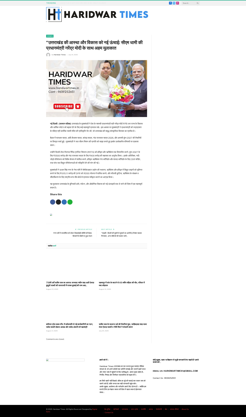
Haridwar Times (60, 55)
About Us (185, 409)
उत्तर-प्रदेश (134, 409)
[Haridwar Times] (97, 14)
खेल (166, 409)
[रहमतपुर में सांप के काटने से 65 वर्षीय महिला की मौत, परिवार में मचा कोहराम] (123, 265)
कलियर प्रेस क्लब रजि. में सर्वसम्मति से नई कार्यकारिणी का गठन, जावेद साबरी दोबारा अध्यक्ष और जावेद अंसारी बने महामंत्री (69, 325)
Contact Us (109, 413)
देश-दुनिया (107, 409)
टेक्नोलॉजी (159, 409)
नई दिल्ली (116, 409)
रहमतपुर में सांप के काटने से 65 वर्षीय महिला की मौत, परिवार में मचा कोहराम (83, 3)
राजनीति (143, 409)
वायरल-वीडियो (174, 409)
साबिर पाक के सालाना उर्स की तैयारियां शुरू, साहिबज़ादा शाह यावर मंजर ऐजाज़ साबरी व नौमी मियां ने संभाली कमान (123, 325)
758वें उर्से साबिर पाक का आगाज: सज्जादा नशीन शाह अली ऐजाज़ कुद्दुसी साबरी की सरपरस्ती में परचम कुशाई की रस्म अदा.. (70, 284)
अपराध (151, 409)
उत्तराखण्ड (50, 36)
